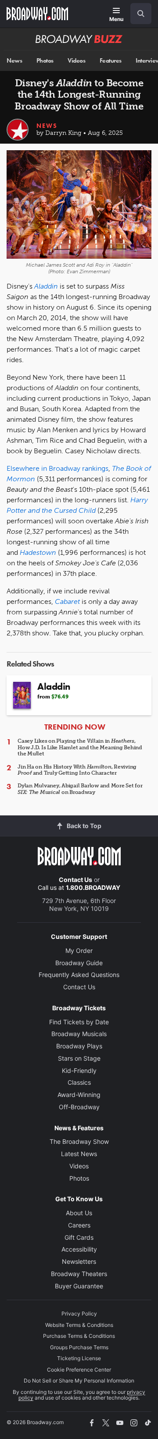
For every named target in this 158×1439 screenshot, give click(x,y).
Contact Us (75, 879)
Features (111, 60)
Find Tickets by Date (79, 1022)
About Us (79, 1213)
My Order (79, 950)
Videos (76, 60)
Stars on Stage (79, 1058)
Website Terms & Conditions (79, 1325)
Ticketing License (79, 1358)
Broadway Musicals (79, 1033)
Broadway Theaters (79, 1273)
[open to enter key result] (140, 13)
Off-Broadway (79, 1107)
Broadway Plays (79, 1046)
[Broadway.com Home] (37, 13)
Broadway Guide (79, 962)
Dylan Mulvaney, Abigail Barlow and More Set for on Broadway (80, 789)
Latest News (79, 1153)
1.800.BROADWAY (93, 887)
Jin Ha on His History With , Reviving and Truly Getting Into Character (77, 770)
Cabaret (67, 601)
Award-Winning (79, 1094)
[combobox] (137, 13)
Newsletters (79, 1261)
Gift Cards (79, 1237)
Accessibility (79, 1249)
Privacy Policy (79, 1313)
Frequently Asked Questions (79, 974)
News (14, 60)
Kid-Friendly (79, 1070)
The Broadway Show (79, 1141)
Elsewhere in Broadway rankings (57, 468)
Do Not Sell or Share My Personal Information (79, 1380)
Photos (45, 60)
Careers (79, 1225)
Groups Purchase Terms (79, 1347)
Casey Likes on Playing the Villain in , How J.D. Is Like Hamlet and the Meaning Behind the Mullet (80, 747)
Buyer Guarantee (79, 1286)
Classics (79, 1082)
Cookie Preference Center (79, 1369)
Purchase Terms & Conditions (79, 1336)
